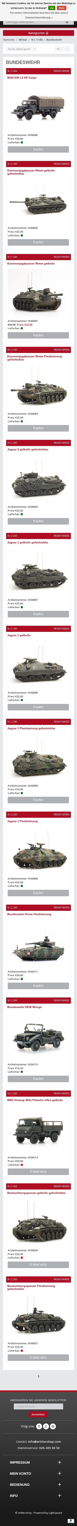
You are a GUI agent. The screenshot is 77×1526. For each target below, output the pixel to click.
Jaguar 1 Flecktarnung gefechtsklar (31, 728)
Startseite (9, 39)
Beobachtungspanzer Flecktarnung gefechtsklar (31, 1287)
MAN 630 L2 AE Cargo (22, 77)
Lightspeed (55, 1513)
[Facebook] (39, 1426)
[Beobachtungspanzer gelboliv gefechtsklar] (38, 1222)
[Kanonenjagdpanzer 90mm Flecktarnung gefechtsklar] (38, 385)
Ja (51, 8)
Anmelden (38, 1414)
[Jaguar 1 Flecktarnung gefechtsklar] (38, 757)
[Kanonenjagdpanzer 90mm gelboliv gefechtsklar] (38, 199)
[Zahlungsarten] (71, 1521)
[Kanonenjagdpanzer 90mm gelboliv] (38, 292)
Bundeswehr (54, 39)
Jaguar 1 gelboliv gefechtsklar (27, 542)
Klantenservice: (39, 1448)
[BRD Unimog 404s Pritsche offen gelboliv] (38, 1129)
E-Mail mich (38, 1171)
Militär (23, 39)
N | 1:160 (36, 39)
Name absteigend (19, 49)
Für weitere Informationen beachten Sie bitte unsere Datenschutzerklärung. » (39, 15)
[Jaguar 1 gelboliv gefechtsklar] (38, 571)
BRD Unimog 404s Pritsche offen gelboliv (35, 1100)
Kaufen (38, 149)
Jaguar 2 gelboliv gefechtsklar (27, 449)
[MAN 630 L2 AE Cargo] (38, 107)
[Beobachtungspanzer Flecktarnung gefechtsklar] (38, 1315)
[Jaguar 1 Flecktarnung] (38, 850)
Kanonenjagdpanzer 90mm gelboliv (31, 263)
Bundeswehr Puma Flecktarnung (29, 914)
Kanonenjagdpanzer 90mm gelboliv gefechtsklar (31, 172)
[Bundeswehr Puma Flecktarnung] (38, 943)
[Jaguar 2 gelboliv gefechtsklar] (38, 478)
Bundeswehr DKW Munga (24, 1007)
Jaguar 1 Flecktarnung (22, 821)
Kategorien (36, 33)
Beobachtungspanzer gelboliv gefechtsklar (36, 1192)
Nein (61, 8)
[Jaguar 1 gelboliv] (38, 664)
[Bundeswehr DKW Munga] (38, 1036)
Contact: (38, 1441)
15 (58, 49)
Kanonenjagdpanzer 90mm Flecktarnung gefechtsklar (34, 358)
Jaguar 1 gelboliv (19, 635)
